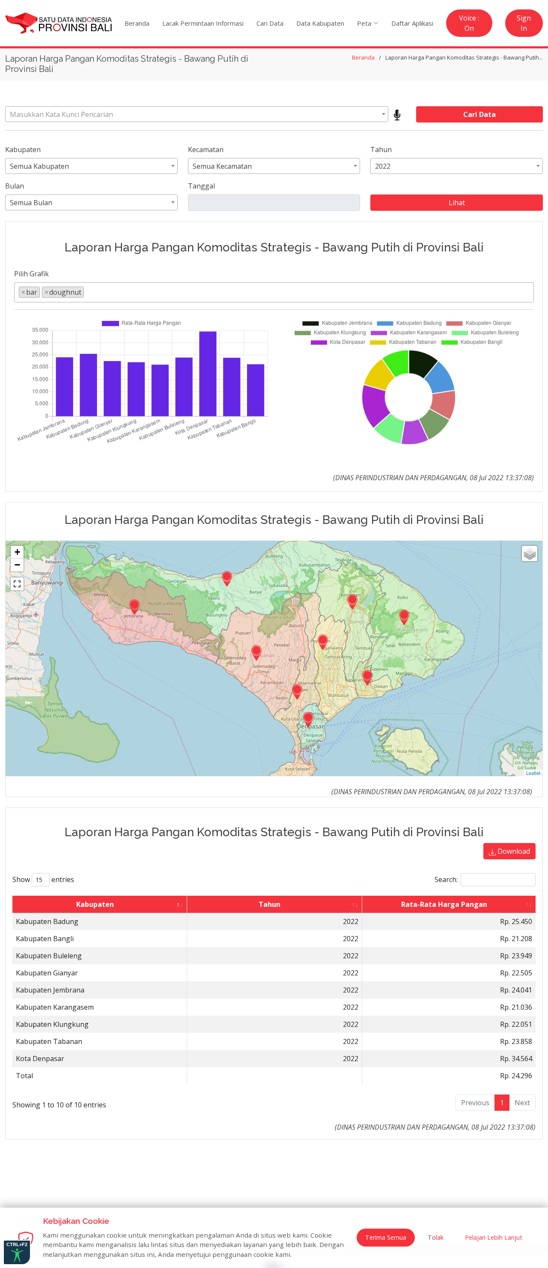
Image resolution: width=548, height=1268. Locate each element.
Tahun (381, 149)
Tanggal (201, 186)
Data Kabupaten (320, 23)
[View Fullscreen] (17, 583)
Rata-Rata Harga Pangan (444, 904)
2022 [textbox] (382, 166)
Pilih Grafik (31, 273)
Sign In (524, 23)
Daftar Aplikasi (412, 23)
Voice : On (469, 23)
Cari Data (269, 23)
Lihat (457, 202)
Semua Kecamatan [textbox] (222, 166)
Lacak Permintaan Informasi (203, 23)
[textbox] (197, 114)
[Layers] (529, 553)
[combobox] (196, 114)
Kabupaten (23, 149)
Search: (446, 879)
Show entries (43, 879)
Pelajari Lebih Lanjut (493, 1237)
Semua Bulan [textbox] (31, 202)
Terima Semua (385, 1237)
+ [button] (17, 552)
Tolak (436, 1237)
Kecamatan (205, 149)
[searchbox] (88, 292)
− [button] (17, 564)
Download (513, 851)
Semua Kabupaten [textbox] (39, 166)
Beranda (137, 23)
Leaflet (533, 772)
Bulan (14, 186)
